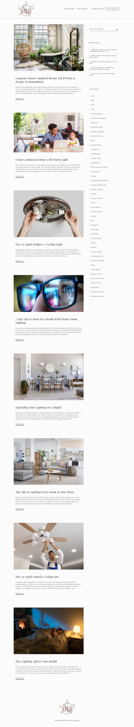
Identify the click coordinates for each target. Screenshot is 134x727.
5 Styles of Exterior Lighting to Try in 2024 (103, 62)
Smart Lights (95, 269)
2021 (92, 96)
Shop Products (112, 9)
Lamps (93, 216)
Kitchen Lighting (96, 212)
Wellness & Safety (98, 9)
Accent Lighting (96, 114)
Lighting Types (96, 238)
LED (92, 221)
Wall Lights (95, 287)
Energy (93, 176)
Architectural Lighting (98, 118)
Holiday (93, 194)
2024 (92, 109)
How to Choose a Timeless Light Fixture (101, 74)
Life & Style (95, 229)
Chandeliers (95, 163)
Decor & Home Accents (99, 167)
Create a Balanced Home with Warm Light (41, 159)
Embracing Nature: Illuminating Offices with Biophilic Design (101, 68)
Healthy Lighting (96, 189)
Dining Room (95, 172)
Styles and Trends (97, 278)
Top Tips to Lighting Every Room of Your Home (44, 492)
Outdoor (94, 247)
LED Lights (94, 225)
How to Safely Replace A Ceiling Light (38, 244)
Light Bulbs (95, 234)
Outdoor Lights (96, 252)
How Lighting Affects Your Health (36, 661)
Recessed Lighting (97, 261)
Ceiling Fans (95, 149)
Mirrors (93, 243)
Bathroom (94, 123)
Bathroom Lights (97, 127)
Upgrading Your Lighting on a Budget (38, 407)
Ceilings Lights (96, 158)
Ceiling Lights (96, 154)
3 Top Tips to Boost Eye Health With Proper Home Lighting (46, 320)
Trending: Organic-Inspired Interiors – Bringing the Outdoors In (103, 50)
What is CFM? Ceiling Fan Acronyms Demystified (103, 56)
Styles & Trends (82, 9)
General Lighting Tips (98, 185)
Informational (96, 207)
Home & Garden (97, 198)
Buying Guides (69, 9)
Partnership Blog (97, 256)
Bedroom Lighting (97, 132)
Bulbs (93, 140)
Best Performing (96, 136)
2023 (92, 105)
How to (93, 203)
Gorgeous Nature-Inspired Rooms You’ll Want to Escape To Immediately (45, 80)
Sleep (93, 265)
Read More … (19, 98)
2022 (92, 100)
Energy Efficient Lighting (99, 180)
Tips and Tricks (96, 283)
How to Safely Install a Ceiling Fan (37, 577)
